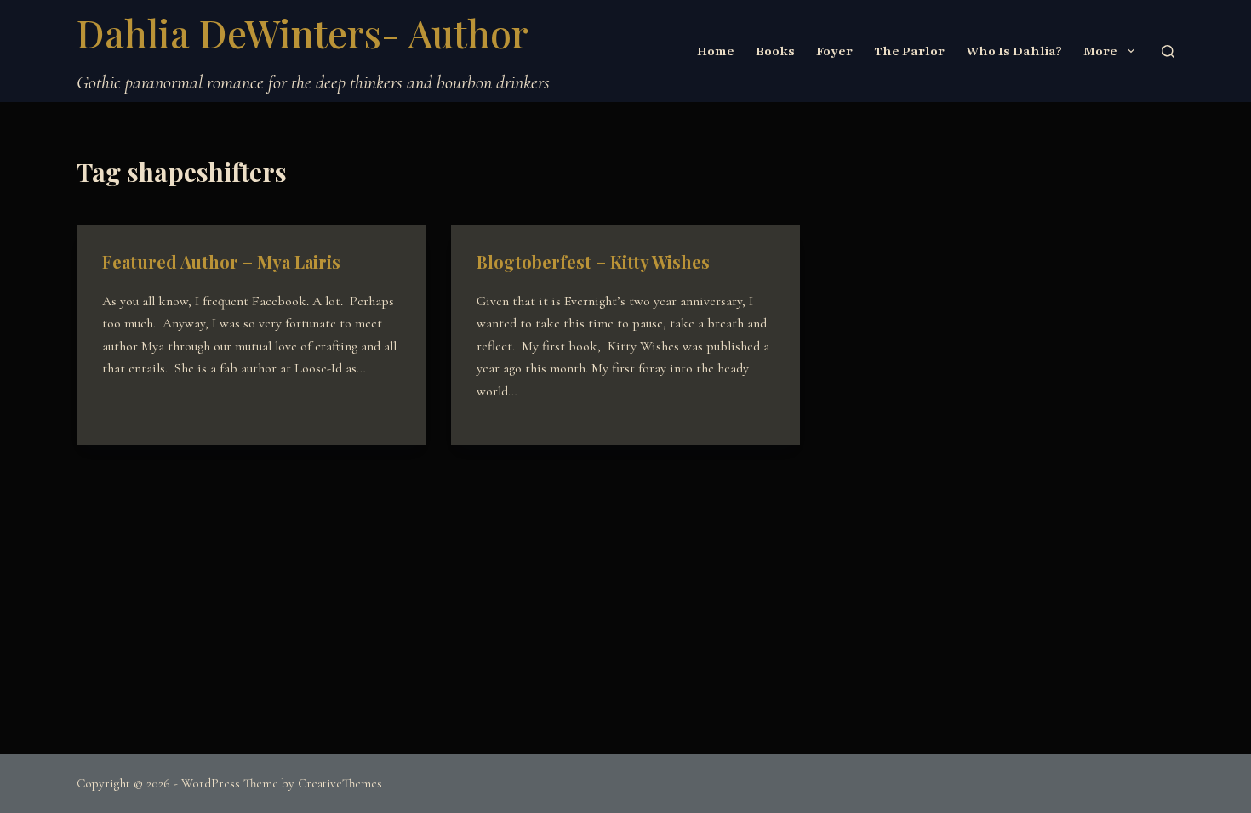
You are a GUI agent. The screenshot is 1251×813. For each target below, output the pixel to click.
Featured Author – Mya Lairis (221, 261)
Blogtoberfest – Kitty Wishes (593, 261)
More (1100, 51)
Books (775, 51)
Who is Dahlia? (1014, 51)
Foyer (834, 51)
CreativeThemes (340, 783)
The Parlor (909, 51)
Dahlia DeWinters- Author (302, 32)
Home (715, 51)
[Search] (1168, 51)
